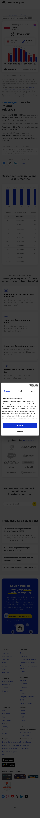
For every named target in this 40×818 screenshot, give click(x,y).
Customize (19, 431)
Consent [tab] (7, 391)
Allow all (20, 425)
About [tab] (33, 391)
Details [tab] (20, 391)
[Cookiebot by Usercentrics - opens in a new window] (29, 385)
